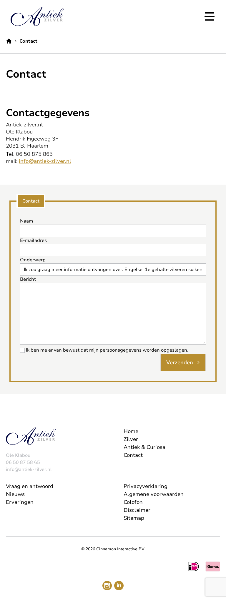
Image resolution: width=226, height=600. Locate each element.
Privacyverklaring (145, 486)
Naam (26, 221)
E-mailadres (33, 240)
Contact (133, 455)
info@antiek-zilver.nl (45, 161)
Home (131, 431)
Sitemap (134, 518)
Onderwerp (33, 260)
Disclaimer (137, 510)
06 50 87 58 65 (23, 462)
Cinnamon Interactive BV (120, 549)
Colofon (133, 502)
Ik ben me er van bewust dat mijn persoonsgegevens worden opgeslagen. (107, 350)
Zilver (131, 439)
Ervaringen (20, 502)
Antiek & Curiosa (144, 447)
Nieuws (15, 494)
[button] (209, 16)
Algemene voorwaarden (154, 494)
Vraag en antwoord (29, 486)
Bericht (28, 279)
